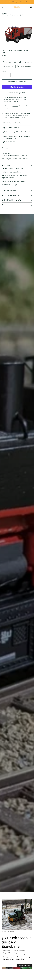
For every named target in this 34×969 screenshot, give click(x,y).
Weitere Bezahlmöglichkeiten (17, 93)
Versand (15, 106)
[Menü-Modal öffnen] (2, 6)
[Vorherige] (3, 2)
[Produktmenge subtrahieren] (8, 75)
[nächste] (31, 2)
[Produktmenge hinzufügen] (3, 75)
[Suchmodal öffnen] (27, 6)
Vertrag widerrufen (24, 965)
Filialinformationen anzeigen (11, 101)
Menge (4, 71)
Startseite (4, 13)
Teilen (6, 148)
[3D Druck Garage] (17, 6)
